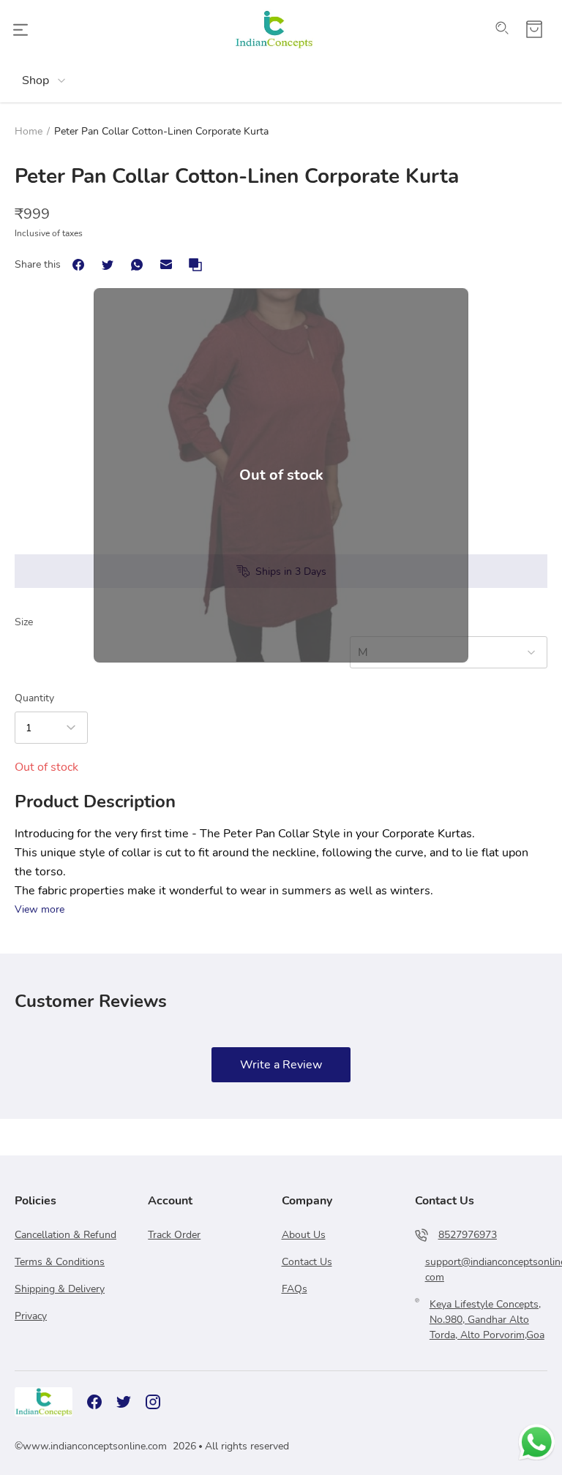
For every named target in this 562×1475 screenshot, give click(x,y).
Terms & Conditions (60, 1262)
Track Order (174, 1235)
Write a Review (281, 1065)
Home (28, 131)
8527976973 (467, 1235)
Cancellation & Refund (65, 1235)
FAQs (294, 1289)
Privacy (31, 1316)
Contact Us (307, 1262)
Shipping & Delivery (60, 1289)
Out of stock (281, 475)
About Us (304, 1235)
